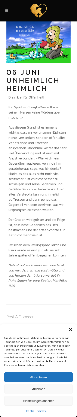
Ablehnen (38, 389)
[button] (70, 330)
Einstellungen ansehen (38, 401)
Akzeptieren (38, 377)
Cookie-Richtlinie (36, 411)
